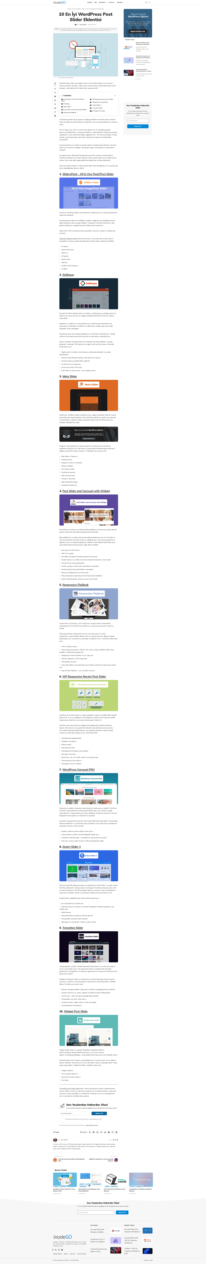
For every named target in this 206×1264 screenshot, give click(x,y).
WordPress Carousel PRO (78, 769)
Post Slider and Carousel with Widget (86, 491)
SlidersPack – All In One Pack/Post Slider (88, 174)
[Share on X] (55, 92)
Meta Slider (69, 376)
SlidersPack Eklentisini (66, 239)
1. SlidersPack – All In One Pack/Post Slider (72, 100)
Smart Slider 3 (71, 846)
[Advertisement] (137, 90)
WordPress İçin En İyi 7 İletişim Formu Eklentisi (143, 56)
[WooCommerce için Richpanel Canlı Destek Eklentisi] (90, 1180)
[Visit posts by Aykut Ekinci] (55, 1140)
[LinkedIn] (117, 1140)
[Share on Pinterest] (55, 96)
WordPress (87, 119)
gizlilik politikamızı (94, 1119)
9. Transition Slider (97, 108)
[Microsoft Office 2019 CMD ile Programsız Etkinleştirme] (147, 1240)
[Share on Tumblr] (55, 104)
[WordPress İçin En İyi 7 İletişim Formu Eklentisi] (115, 1240)
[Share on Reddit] (55, 108)
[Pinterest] (62, 1249)
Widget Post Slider (76, 1011)
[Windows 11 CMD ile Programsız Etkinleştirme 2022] (147, 1251)
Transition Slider (72, 927)
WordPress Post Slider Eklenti (70, 1089)
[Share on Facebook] (55, 89)
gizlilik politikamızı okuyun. (92, 1125)
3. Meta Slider (67, 106)
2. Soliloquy (66, 104)
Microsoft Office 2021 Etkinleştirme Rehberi (142, 43)
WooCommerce (97, 1184)
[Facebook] (113, 1140)
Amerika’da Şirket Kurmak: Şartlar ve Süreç (143, 70)
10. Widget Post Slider (98, 111)
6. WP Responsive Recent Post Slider (102, 99)
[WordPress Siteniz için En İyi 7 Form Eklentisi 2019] (65, 1180)
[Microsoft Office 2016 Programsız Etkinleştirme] (147, 1231)
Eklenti (126, 59)
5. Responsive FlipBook (69, 112)
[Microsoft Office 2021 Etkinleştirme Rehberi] (129, 47)
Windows (126, 48)
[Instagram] (115, 1140)
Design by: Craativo (148, 1260)
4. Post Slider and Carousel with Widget (74, 109)
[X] (56, 1249)
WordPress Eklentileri (74, 1055)
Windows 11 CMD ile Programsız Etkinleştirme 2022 (132, 1250)
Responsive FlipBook (75, 585)
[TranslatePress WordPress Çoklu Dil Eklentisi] (141, 1180)
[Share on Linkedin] (55, 100)
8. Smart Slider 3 (96, 105)
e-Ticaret (88, 1184)
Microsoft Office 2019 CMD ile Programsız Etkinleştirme (131, 1240)
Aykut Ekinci (83, 24)
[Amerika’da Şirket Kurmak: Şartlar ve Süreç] (129, 73)
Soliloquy (68, 274)
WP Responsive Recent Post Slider (84, 676)
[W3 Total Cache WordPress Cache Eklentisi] (116, 1180)
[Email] (108, 1132)
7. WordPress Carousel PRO (99, 102)
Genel (125, 74)
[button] (146, 2)
